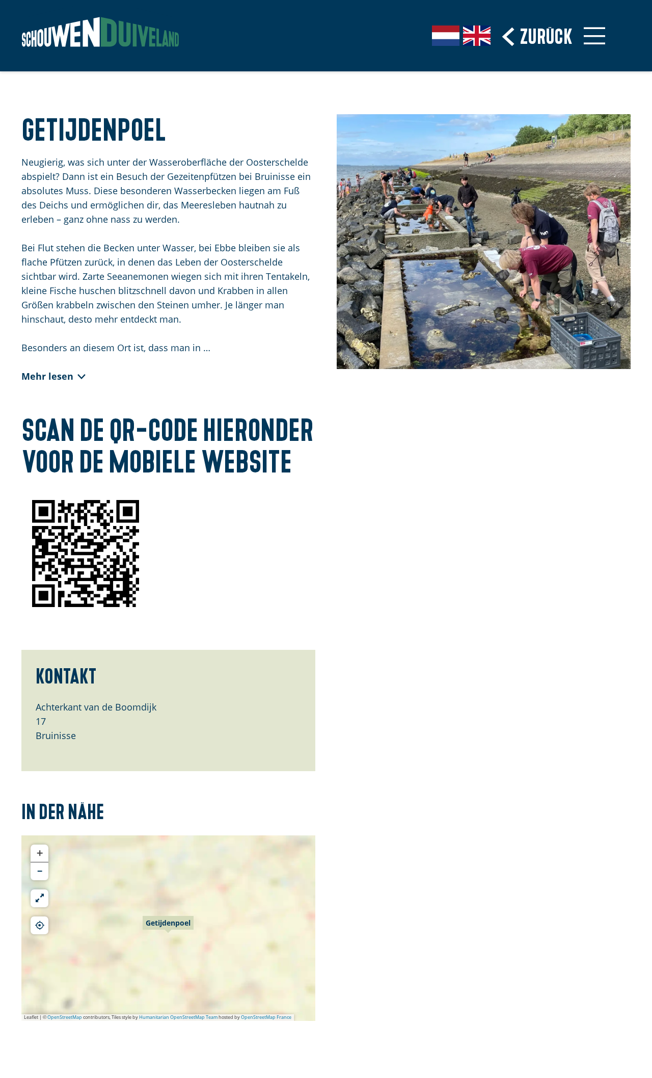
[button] (168, 928)
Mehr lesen (47, 376)
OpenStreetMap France (266, 1017)
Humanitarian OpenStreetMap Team (178, 1017)
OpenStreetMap (64, 1017)
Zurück (546, 35)
